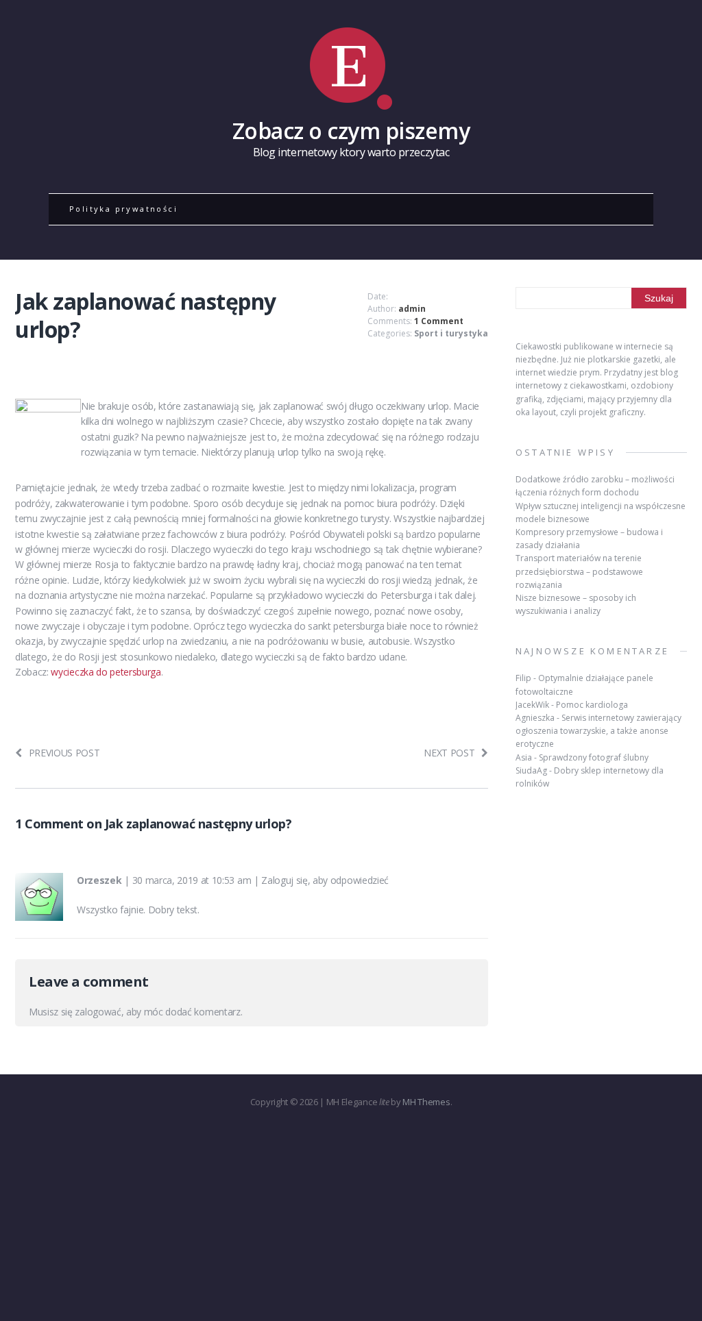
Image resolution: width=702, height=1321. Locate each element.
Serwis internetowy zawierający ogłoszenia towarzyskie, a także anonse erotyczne (598, 731)
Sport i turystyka (451, 333)
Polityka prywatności (123, 208)
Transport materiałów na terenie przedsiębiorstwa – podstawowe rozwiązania (579, 571)
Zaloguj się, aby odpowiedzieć (325, 880)
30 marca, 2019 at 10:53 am (192, 880)
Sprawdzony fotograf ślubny (594, 757)
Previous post (64, 752)
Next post (449, 752)
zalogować (98, 1011)
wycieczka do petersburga (105, 671)
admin (412, 308)
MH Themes (426, 1102)
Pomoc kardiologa (592, 705)
